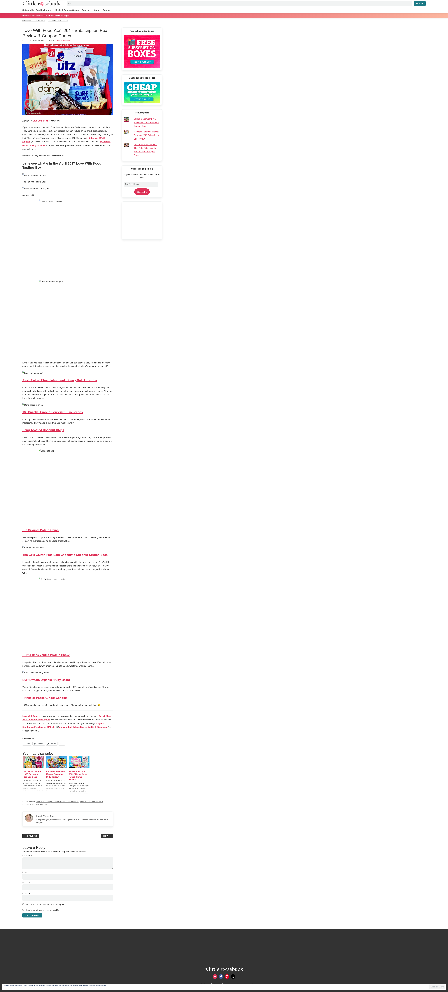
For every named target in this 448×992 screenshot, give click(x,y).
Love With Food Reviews (91, 802)
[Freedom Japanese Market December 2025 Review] (56, 762)
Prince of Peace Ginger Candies (44, 697)
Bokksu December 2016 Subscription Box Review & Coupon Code (146, 122)
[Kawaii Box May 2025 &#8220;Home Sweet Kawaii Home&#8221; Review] (79, 762)
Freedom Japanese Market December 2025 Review (55, 774)
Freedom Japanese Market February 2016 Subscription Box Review (146, 135)
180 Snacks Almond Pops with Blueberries (52, 412)
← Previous (30, 836)
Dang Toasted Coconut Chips (43, 430)
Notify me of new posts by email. (42, 910)
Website (26, 893)
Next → (107, 836)
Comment (27, 856)
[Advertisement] (142, 220)
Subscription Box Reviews (35, 805)
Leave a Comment (63, 40)
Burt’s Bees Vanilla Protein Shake (46, 655)
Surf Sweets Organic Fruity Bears (46, 680)
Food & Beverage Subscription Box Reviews (57, 802)
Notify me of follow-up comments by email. (47, 904)
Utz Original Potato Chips (40, 530)
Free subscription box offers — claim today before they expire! (46, 15)
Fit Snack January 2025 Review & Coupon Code (32, 774)
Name (25, 872)
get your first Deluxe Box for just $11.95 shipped (83, 726)
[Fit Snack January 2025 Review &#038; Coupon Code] (33, 762)
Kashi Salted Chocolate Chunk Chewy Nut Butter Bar (59, 380)
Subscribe (142, 191)
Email (26, 883)
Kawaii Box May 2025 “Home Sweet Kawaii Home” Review (78, 775)
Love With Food (40, 120)
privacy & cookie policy (98, 986)
